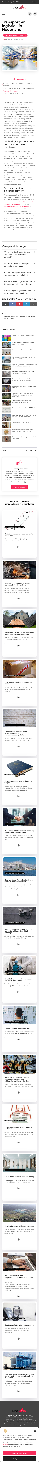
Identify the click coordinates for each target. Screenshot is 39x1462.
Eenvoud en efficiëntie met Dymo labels (18, 683)
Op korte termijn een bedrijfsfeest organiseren (23, 336)
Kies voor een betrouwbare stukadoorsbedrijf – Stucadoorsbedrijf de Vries (15, 733)
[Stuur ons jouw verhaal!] (19, 463)
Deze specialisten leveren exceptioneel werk (20, 88)
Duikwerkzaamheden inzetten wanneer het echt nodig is (17, 584)
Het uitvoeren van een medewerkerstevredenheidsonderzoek (19, 1277)
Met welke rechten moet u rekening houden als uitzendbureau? (19, 831)
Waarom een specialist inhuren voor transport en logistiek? (19, 273)
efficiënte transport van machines (16, 206)
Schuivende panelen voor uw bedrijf (19, 1177)
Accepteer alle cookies (19, 1453)
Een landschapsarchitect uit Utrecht (19, 1226)
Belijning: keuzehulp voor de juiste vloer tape (18, 535)
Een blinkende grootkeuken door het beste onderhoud (18, 979)
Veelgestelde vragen (10, 91)
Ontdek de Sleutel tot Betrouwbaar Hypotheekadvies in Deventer (19, 633)
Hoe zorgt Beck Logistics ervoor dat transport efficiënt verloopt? (19, 283)
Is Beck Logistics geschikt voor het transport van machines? (19, 292)
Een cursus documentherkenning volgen (18, 782)
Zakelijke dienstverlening (15, 35)
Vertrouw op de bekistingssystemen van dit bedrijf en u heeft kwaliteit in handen (19, 1376)
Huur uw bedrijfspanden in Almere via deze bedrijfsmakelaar (18, 881)
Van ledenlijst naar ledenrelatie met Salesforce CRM (23, 358)
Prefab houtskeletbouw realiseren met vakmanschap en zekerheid (24, 365)
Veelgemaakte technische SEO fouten (24, 408)
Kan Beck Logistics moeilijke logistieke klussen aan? (19, 264)
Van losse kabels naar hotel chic (22, 350)
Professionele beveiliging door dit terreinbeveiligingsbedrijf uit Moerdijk (18, 931)
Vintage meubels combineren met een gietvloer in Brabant (23, 372)
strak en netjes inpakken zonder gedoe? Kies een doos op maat (22, 430)
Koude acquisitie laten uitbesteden (19, 1325)
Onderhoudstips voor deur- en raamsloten (21, 423)
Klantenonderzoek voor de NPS (17, 1028)
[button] (35, 1431)
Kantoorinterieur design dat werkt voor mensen (24, 387)
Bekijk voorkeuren (19, 1459)
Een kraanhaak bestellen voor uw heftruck (18, 1128)
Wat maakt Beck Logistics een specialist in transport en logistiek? (19, 254)
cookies (5, 1444)
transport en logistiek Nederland (16, 316)
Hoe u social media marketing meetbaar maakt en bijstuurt (22, 379)
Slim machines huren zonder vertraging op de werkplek (21, 401)
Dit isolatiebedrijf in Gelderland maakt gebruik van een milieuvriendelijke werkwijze (17, 1079)
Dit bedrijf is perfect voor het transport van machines (18, 84)
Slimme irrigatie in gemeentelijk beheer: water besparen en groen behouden (22, 395)
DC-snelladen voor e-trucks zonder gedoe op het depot (23, 343)
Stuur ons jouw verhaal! (19, 469)
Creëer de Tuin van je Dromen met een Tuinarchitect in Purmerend (24, 415)
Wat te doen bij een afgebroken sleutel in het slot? (24, 437)
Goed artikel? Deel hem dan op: (16, 94)
